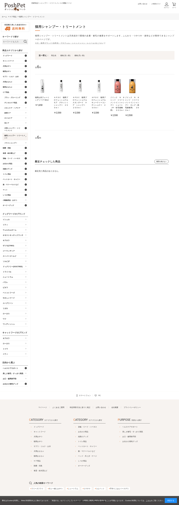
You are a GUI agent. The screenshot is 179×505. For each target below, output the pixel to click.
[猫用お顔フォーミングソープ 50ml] (42, 86)
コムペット (99, 489)
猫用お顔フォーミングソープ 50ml (42, 98)
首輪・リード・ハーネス (87, 427)
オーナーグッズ (84, 466)
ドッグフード (39, 427)
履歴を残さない (161, 161)
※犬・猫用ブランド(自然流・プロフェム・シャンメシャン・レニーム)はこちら (69, 43)
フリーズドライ (36, 489)
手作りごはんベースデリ (119, 489)
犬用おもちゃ (39, 451)
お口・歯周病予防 (129, 437)
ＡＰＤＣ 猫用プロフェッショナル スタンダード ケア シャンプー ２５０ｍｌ (80, 102)
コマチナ (86, 489)
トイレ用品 (82, 441)
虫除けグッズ (83, 437)
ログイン (166, 7)
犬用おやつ (38, 437)
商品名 (54, 55)
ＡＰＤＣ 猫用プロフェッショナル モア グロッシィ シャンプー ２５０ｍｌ (61, 102)
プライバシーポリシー (132, 407)
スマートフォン (85, 395)
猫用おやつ (38, 441)
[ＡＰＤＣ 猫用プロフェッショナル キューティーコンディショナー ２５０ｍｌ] (99, 86)
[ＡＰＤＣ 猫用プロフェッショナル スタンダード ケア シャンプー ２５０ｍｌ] (80, 86)
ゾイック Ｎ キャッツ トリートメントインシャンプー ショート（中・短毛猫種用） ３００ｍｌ (117, 103)
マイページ (42, 407)
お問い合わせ (142, 4)
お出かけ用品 (83, 432)
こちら (148, 500)
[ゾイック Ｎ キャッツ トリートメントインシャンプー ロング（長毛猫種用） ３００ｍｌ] (132, 86)
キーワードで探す (10, 37)
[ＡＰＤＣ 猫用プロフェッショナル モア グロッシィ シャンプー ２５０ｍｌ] (61, 86)
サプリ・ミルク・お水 (42, 446)
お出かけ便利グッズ (130, 441)
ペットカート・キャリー (87, 446)
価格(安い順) (65, 55)
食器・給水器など (40, 471)
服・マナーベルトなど (86, 451)
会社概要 (114, 407)
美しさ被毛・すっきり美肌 (132, 432)
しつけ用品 (82, 461)
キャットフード (40, 432)
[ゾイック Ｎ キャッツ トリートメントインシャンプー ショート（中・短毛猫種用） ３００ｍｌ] (117, 86)
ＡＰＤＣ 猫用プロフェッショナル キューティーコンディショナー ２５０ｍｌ (99, 102)
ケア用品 (37, 461)
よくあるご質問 (58, 407)
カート (174, 7)
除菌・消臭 (38, 466)
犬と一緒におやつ (55, 489)
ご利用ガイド (156, 4)
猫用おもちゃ (39, 456)
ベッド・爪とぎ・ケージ (87, 456)
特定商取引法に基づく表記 (80, 407)
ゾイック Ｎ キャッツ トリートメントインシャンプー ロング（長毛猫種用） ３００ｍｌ (132, 103)
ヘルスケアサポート (130, 427)
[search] (25, 41)
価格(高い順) (79, 55)
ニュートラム (72, 489)
